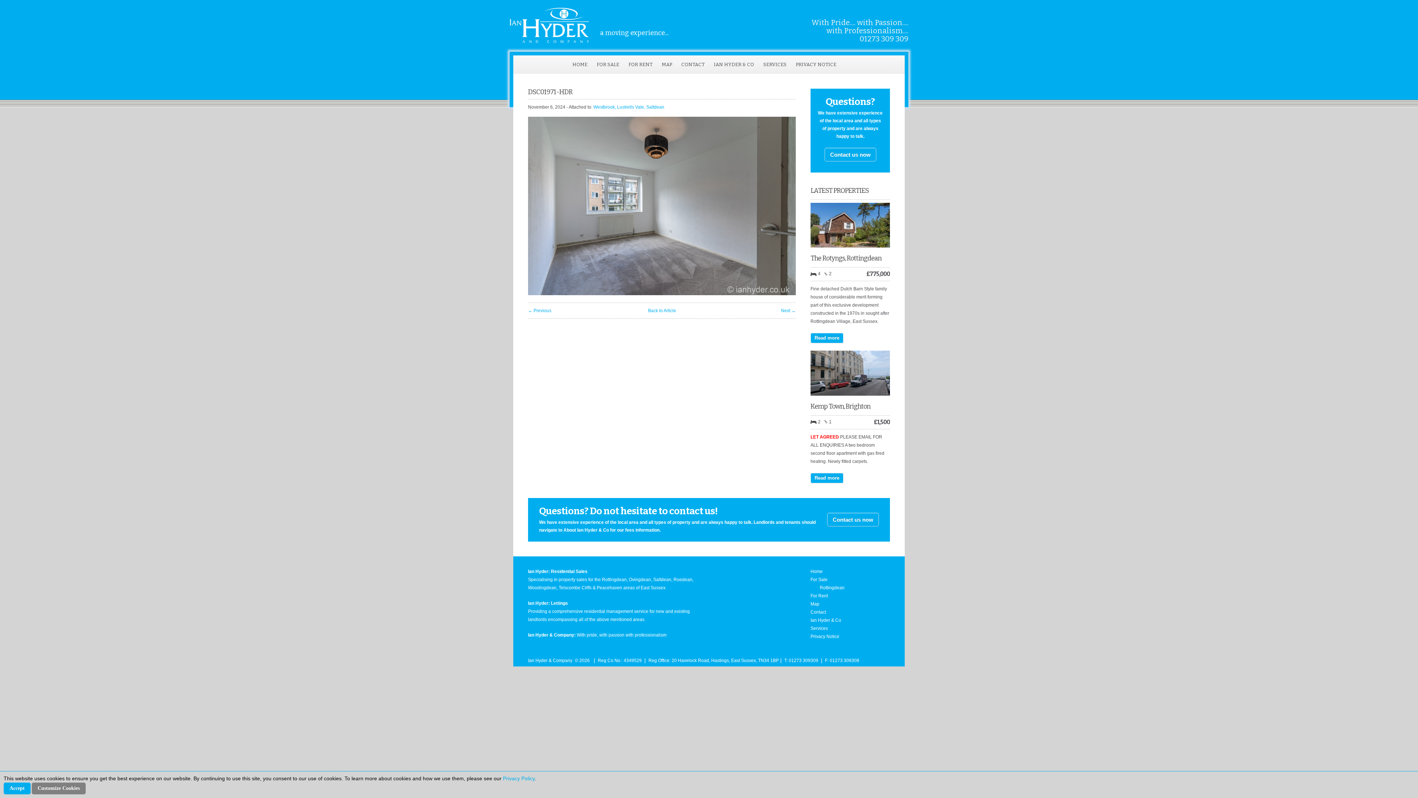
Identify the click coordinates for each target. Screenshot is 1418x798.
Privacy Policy (519, 778)
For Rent (640, 64)
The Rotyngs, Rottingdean (846, 258)
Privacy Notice (816, 64)
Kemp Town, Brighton (840, 406)
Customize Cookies (59, 788)
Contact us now (850, 154)
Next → (788, 310)
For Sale (608, 64)
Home (580, 64)
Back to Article (662, 310)
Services (775, 64)
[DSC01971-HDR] (662, 293)
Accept (17, 788)
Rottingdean (832, 587)
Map (667, 64)
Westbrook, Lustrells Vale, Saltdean (628, 107)
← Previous (539, 310)
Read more (827, 338)
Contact (693, 64)
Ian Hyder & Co (734, 64)
